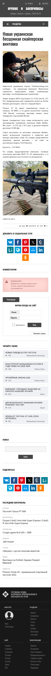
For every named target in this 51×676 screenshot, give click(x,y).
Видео (5, 557)
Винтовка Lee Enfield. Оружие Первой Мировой (21, 561)
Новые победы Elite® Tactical (24, 354)
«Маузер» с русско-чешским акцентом (21, 551)
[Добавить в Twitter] (33, 242)
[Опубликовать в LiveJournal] (18, 250)
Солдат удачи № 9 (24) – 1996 (17, 532)
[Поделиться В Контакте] (10, 242)
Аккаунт (45, 3)
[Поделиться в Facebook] (18, 242)
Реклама (8, 655)
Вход (6, 623)
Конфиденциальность (37, 655)
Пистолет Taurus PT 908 (14, 511)
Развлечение (34, 664)
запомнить (20, 325)
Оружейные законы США (24, 379)
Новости (6, 569)
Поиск (30, 3)
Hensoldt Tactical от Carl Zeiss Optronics (24, 418)
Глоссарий (34, 634)
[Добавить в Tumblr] (40, 242)
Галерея (6, 538)
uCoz (39, 661)
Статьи (5, 548)
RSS (6, 668)
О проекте (8, 649)
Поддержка (34, 668)
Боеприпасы (8, 517)
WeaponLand (5, 3)
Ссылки (7, 661)
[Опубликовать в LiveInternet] (10, 250)
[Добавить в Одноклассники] (25, 257)
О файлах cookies (36, 658)
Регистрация (11, 299)
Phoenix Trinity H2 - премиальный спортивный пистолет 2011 (25, 573)
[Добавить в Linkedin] (40, 250)
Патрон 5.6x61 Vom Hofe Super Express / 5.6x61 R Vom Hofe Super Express (25, 521)
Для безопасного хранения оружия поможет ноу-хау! (24, 405)
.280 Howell (8, 542)
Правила (33, 645)
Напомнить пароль (39, 333)
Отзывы (7, 658)
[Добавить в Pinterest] (25, 242)
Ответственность (36, 652)
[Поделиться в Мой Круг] (25, 250)
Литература (7, 529)
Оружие (6, 508)
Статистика (9, 652)
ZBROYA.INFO (9, 219)
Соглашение (34, 649)
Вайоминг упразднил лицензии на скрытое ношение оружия (24, 391)
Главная (7, 645)
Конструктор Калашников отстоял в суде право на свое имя (24, 366)
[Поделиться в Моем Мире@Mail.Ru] (33, 250)
